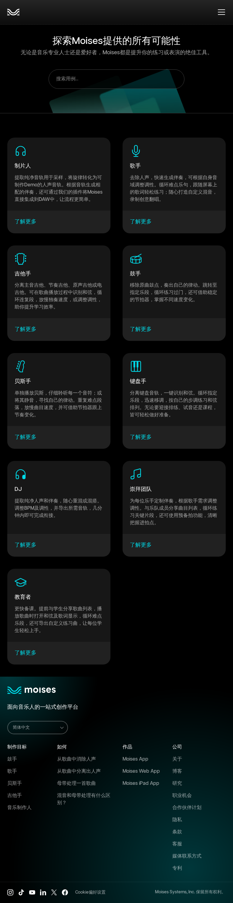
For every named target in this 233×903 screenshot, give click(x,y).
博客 (177, 771)
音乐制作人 (19, 807)
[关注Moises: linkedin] (43, 892)
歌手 (12, 771)
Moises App (135, 759)
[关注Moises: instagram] (10, 892)
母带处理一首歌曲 (76, 783)
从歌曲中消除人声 (76, 759)
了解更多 (25, 222)
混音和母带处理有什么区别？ (83, 799)
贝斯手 (14, 783)
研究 (177, 783)
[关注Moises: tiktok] (21, 892)
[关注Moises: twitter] (54, 892)
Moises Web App (141, 771)
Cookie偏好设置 (90, 892)
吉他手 (14, 795)
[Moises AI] (13, 12)
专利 (177, 868)
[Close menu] (221, 12)
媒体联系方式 (186, 856)
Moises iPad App (141, 783)
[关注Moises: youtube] (32, 892)
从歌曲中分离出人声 (79, 771)
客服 (177, 844)
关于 (177, 759)
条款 (177, 832)
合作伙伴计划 (186, 807)
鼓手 (12, 759)
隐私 (177, 819)
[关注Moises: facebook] (65, 892)
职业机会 (182, 795)
